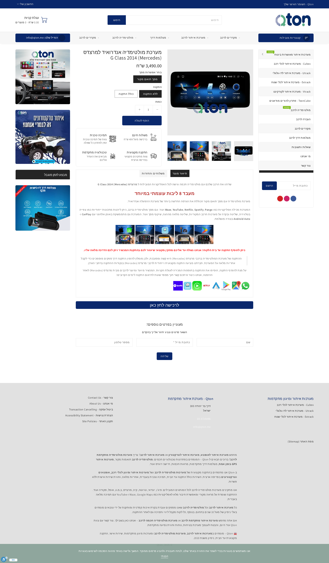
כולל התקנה (126, 94)
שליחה (164, 356)
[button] (25, 4)
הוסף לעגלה (142, 120)
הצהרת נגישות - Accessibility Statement (89, 415)
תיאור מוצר (180, 173)
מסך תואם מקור (147, 79)
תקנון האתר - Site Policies (97, 421)
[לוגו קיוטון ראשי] (293, 20)
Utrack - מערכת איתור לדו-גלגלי (295, 410)
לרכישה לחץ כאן (164, 305)
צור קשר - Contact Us (100, 397)
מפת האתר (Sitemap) (301, 441)
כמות (158, 101)
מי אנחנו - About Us (101, 403)
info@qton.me (42, 37)
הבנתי (164, 556)
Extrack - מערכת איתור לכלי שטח (294, 416)
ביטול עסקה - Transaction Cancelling (91, 409)
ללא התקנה (150, 94)
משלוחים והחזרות (153, 173)
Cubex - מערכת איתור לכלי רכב (295, 405)
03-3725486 (204, 418)
